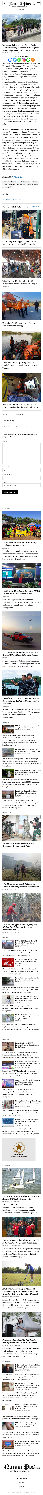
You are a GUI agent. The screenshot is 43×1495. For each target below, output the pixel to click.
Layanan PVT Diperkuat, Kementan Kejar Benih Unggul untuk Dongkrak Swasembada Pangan (27, 1063)
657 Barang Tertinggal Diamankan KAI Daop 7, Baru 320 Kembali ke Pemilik (19, 242)
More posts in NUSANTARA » (32, 207)
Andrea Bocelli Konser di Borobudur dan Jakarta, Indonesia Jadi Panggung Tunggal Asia (27, 1082)
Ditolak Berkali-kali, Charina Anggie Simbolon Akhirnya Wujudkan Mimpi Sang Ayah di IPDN (27, 1017)
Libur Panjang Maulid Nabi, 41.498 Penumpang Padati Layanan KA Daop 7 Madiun (19, 284)
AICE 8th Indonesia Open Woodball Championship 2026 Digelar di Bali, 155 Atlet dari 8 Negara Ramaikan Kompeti (20, 1291)
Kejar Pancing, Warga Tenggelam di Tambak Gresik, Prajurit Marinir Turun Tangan (19, 365)
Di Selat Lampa (25, 182)
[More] (33, 60)
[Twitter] (15, 60)
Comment (5, 441)
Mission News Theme (14, 1492)
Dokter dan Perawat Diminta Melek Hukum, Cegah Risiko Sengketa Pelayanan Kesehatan (27, 1367)
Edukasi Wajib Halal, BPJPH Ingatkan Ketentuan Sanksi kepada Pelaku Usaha (27, 1045)
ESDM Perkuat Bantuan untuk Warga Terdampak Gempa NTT (19, 543)
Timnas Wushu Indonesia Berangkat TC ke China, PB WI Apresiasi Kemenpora (20, 1241)
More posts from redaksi (12, 199)
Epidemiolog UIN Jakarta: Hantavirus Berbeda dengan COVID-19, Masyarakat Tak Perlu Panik (27, 1385)
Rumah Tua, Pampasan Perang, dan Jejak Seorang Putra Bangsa (27, 979)
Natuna (35, 182)
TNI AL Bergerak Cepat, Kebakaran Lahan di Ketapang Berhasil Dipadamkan (20, 885)
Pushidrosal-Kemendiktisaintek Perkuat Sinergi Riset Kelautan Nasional (26, 793)
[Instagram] (24, 60)
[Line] (28, 60)
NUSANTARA (17, 177)
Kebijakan (21, 1486)
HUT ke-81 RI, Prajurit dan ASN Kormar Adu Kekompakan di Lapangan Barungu (26, 943)
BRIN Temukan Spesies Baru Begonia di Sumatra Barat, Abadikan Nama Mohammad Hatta (28, 772)
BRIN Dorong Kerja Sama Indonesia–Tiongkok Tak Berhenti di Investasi (27, 727)
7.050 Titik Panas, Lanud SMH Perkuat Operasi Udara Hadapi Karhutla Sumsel (20, 653)
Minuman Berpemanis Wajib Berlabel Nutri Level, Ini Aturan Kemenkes (27, 1442)
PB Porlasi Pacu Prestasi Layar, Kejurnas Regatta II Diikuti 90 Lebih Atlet (21, 1197)
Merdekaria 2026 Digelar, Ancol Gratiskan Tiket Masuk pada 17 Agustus (26, 961)
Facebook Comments (26, 427)
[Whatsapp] (19, 60)
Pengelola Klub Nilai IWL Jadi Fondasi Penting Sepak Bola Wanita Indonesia (19, 1341)
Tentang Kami (21, 1478)
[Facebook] (10, 60)
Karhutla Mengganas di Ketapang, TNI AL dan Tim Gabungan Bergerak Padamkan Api (20, 927)
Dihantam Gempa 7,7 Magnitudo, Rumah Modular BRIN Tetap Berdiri (27, 750)
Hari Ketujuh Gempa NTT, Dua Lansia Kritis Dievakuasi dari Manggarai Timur (20, 405)
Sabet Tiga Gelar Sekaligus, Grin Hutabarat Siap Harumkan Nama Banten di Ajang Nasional (26, 998)
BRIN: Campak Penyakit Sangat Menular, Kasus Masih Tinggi (26, 1424)
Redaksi (21, 1482)
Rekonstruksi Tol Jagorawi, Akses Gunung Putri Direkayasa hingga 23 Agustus (27, 1121)
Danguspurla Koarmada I (11, 182)
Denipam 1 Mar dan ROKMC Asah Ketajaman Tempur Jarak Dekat (18, 844)
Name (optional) (7, 467)
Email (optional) (7, 474)
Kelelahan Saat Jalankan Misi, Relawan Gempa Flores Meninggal (19, 324)
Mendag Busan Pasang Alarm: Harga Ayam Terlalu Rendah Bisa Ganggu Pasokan (28, 1103)
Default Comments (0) (10, 427)
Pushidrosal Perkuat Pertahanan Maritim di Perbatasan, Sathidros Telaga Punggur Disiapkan (21, 701)
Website (4, 482)
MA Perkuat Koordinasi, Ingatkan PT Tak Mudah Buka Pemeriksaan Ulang (21, 592)
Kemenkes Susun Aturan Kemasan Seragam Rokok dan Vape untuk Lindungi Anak (26, 1406)
